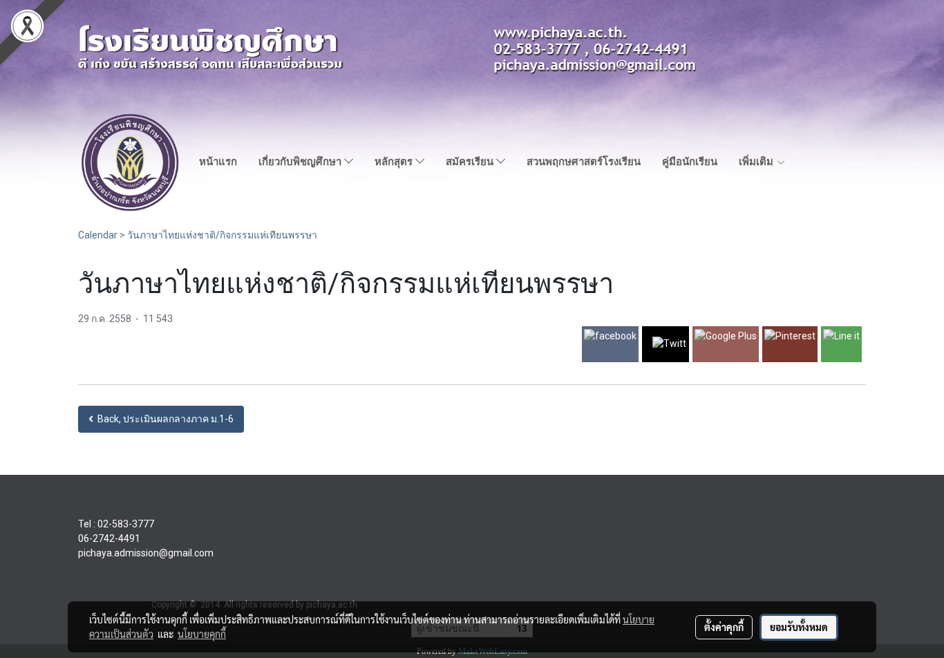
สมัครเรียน (471, 162)
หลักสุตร (395, 162)
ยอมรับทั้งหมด (799, 627)
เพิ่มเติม (757, 162)
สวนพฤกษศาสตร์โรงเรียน (584, 162)
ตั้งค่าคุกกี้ (724, 627)
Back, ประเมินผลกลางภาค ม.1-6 (163, 418)
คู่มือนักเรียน (689, 162)
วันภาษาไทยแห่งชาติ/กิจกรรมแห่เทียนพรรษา (222, 235)
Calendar (97, 235)
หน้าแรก (218, 162)
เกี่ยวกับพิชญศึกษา (301, 162)
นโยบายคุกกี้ (202, 634)
